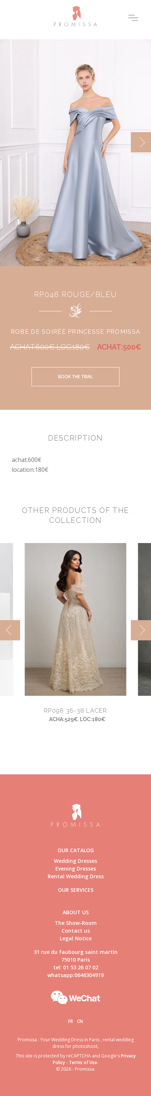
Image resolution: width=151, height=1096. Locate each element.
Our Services (75, 889)
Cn (80, 1021)
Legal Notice (76, 938)
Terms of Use (83, 1062)
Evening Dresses (75, 868)
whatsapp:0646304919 (75, 975)
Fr (70, 1021)
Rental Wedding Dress (76, 876)
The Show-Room (76, 922)
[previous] (10, 142)
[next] (141, 142)
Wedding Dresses (75, 860)
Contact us (76, 930)
